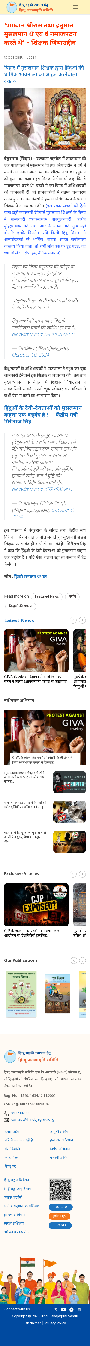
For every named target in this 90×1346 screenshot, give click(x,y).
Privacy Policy (55, 1323)
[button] (82, 620)
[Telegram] (71, 1309)
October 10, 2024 (30, 355)
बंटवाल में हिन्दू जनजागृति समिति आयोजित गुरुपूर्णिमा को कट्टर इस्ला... (25, 837)
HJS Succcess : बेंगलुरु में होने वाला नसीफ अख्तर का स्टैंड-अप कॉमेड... (24, 777)
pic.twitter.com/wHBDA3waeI (43, 335)
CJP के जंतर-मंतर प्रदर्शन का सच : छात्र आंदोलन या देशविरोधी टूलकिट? (32, 934)
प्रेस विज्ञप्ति (12, 1149)
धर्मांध (72, 596)
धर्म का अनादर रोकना (18, 1232)
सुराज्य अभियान (14, 1215)
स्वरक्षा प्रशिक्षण (14, 1224)
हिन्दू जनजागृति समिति (36, 10)
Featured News (47, 596)
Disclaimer (32, 1323)
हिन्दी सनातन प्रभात (30, 577)
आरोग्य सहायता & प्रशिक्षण (22, 1206)
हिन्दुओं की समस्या (20, 606)
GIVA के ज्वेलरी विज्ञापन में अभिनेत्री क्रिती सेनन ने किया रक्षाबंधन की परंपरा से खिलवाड (35, 680)
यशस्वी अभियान (61, 1158)
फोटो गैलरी (12, 1158)
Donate (60, 1207)
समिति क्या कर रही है (19, 1141)
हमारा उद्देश (12, 1132)
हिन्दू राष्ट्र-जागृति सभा (18, 1189)
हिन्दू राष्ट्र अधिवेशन (16, 1180)
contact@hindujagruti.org (32, 1120)
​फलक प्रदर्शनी (13, 1198)
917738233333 (22, 1113)
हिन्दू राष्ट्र (10, 1167)
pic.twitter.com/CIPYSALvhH (42, 490)
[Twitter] (56, 1310)
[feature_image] (36, 650)
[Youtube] (63, 1309)
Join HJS (59, 1216)
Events (60, 1225)
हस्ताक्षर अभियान (61, 1141)
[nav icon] (76, 7)
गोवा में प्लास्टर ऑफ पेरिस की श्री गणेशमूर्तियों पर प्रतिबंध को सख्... (25, 805)
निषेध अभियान (60, 1149)
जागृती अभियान (61, 1132)
